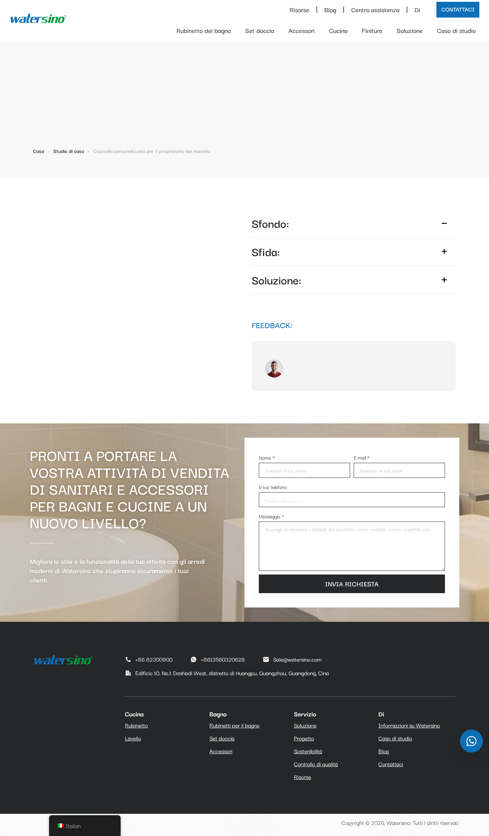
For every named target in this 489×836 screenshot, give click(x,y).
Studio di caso (68, 151)
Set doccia (259, 30)
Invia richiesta (352, 583)
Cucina (338, 30)
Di (417, 9)
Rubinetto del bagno (203, 30)
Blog (330, 9)
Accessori (302, 30)
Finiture (372, 30)
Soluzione (410, 30)
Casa (38, 151)
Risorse (299, 9)
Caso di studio (456, 30)
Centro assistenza (375, 9)
